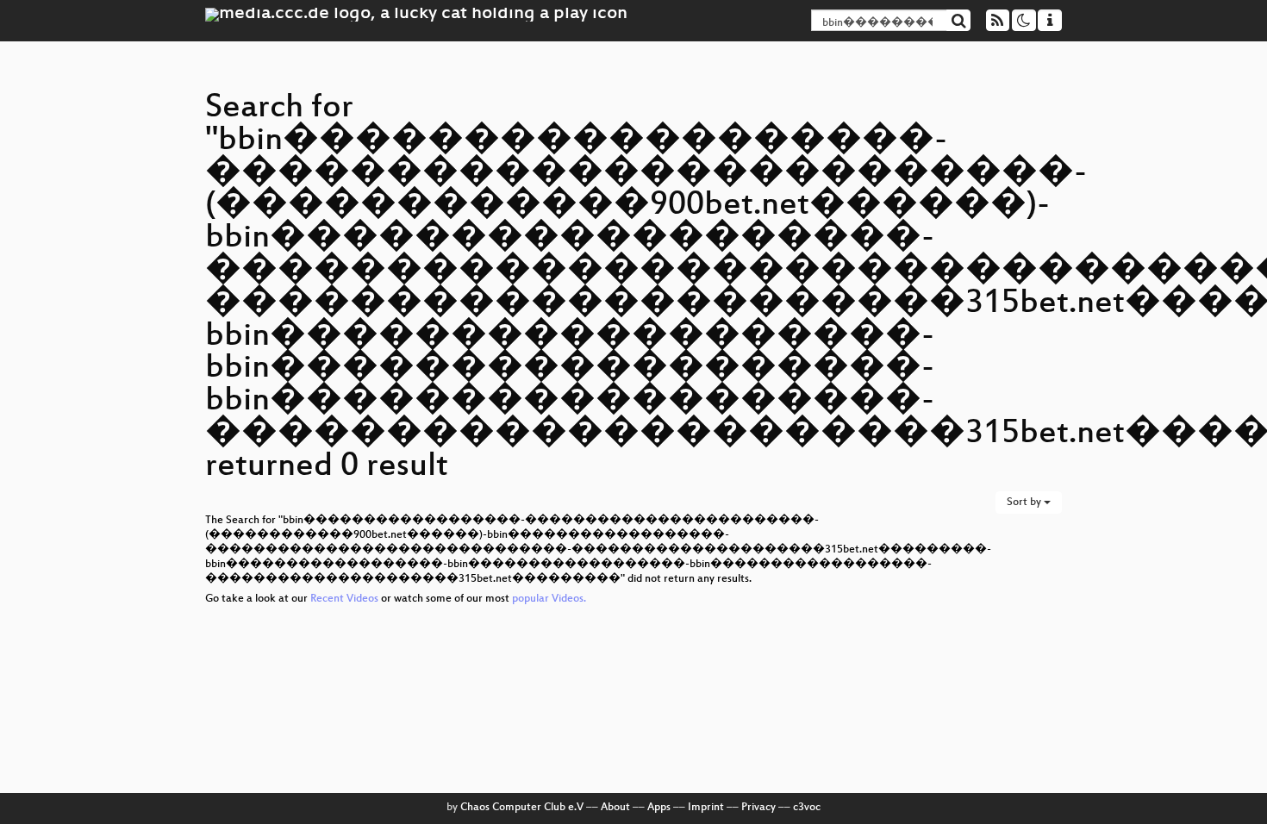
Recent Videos (345, 599)
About (615, 808)
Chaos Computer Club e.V (522, 808)
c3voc (807, 808)
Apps (659, 808)
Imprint (706, 808)
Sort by (1025, 502)
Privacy (758, 808)
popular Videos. (549, 599)
